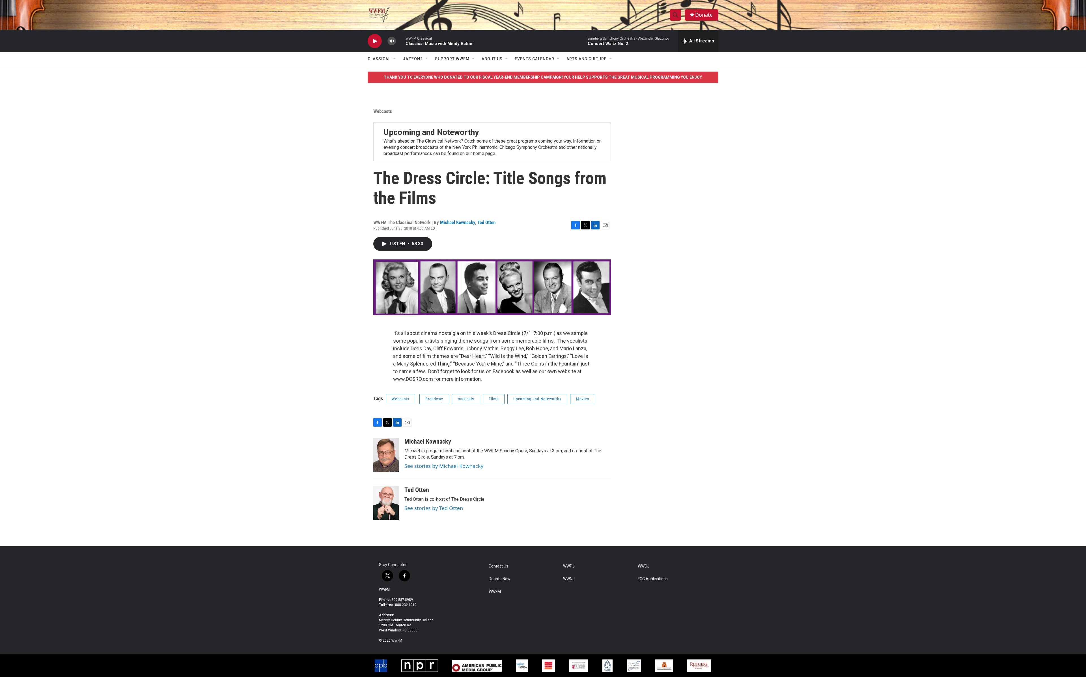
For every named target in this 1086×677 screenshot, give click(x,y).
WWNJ (569, 579)
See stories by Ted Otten (433, 508)
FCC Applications (653, 579)
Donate (704, 15)
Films (494, 399)
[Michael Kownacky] (386, 455)
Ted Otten (486, 222)
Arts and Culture (586, 59)
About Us (492, 59)
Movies (582, 399)
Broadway (434, 399)
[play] (374, 41)
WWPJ (568, 566)
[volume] (392, 41)
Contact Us (498, 566)
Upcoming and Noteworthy (431, 132)
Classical (379, 59)
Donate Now (499, 579)
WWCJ (643, 566)
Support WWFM (452, 59)
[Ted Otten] (386, 503)
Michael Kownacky (457, 222)
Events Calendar (534, 59)
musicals (466, 399)
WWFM (384, 590)
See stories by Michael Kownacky (443, 466)
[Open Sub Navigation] (395, 59)
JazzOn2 (413, 59)
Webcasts (382, 111)
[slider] (401, 41)
